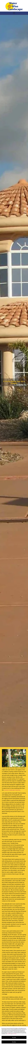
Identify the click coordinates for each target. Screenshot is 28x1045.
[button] (14, 13)
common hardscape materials (12, 790)
